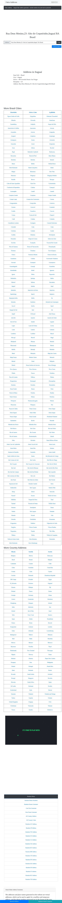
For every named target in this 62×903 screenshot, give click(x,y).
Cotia (32, 227)
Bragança (32, 175)
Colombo (52, 219)
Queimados (13, 420)
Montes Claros (33, 357)
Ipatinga (33, 278)
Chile (50, 563)
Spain (50, 682)
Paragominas (13, 381)
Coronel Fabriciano (52, 223)
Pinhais (52, 401)
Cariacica (52, 203)
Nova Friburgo (52, 365)
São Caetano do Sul (13, 460)
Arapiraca (32, 136)
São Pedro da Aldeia (33, 480)
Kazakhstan (50, 619)
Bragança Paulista (52, 175)
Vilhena (13, 535)
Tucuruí (33, 515)
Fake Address (8, 7)
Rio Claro (32, 428)
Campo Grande (52, 195)
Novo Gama (52, 369)
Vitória (33, 535)
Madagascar (13, 634)
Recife (32, 420)
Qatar (13, 670)
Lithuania (30, 630)
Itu (52, 298)
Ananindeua (13, 124)
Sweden (50, 686)
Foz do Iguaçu (52, 250)
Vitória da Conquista (52, 535)
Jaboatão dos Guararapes (52, 302)
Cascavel (33, 207)
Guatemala (31, 599)
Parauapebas (52, 381)
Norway (31, 654)
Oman (50, 654)
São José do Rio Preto (52, 468)
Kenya (13, 623)
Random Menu (31, 796)
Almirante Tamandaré (52, 116)
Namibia (31, 646)
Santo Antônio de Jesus (13, 456)
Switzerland (13, 690)
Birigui (13, 171)
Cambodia (13, 563)
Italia (13, 615)
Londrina (13, 333)
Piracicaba (13, 404)
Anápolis (33, 124)
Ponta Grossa (32, 408)
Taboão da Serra (52, 495)
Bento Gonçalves (32, 167)
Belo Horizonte (13, 167)
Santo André (52, 452)
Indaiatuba (13, 278)
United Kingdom (13, 702)
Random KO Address (31, 847)
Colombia (30, 567)
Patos (52, 389)
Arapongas (52, 136)
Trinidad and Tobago (50, 694)
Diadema (33, 235)
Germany (30, 595)
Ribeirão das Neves (13, 424)
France (30, 591)
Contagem (32, 223)
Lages (13, 325)
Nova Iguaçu (13, 369)
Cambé (33, 191)
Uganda (31, 698)
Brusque (52, 179)
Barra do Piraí (32, 156)
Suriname (30, 686)
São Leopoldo (52, 472)
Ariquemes (52, 144)
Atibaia (33, 148)
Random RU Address (31, 875)
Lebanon (30, 627)
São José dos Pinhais (33, 472)
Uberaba (13, 519)
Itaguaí (13, 286)
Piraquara (32, 404)
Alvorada (32, 120)
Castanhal (51, 207)
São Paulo (13, 480)
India (13, 607)
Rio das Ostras (52, 428)
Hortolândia (13, 270)
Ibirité (32, 270)
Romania (30, 670)
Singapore (30, 678)
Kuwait (50, 623)
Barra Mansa (52, 156)
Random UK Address (31, 844)
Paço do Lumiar (13, 377)
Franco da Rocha (52, 254)
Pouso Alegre (13, 416)
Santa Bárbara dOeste (52, 440)
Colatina (33, 219)
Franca (13, 254)
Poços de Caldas (13, 408)
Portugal (31, 666)
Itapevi (33, 294)
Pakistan (13, 658)
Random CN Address (31, 855)
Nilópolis (52, 361)
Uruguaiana (13, 523)
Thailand (30, 694)
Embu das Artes (52, 238)
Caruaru (13, 207)
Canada (31, 563)
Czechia (13, 575)
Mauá (13, 353)
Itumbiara (32, 302)
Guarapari (32, 262)
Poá (52, 404)
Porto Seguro (13, 412)
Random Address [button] (14, 901)
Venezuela (30, 706)
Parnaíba (33, 385)
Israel (50, 611)
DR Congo (13, 579)
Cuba (30, 571)
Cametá (52, 191)
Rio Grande (33, 432)
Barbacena (52, 152)
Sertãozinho (13, 487)
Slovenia (13, 682)
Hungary (30, 603)
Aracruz (33, 132)
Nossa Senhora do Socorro (33, 365)
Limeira (33, 329)
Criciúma (13, 231)
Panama (31, 658)
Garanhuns (13, 258)
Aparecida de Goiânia (13, 128)
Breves (33, 179)
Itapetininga (13, 294)
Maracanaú (13, 345)
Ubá (52, 515)
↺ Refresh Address (56, 46)
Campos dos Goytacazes (33, 199)
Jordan (30, 619)
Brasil (13, 559)
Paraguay (13, 662)
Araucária (13, 144)
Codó (13, 219)
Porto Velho (33, 412)
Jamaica (50, 615)
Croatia (13, 571)
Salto (13, 440)
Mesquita (33, 353)
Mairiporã (13, 341)
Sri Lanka (13, 686)
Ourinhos (52, 373)
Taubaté (13, 503)
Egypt (50, 579)
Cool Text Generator (31, 808)
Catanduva (33, 211)
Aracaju (52, 128)
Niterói (13, 365)
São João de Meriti (52, 464)
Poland (13, 666)
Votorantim (52, 539)
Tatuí (52, 499)
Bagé (13, 152)
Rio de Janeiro (13, 432)
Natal (32, 361)
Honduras (50, 599)
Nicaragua (50, 650)
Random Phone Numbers (31, 800)
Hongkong (13, 603)
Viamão (33, 531)
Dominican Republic (50, 575)
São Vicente (52, 480)
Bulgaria (50, 559)
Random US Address (31, 836)
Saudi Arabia (30, 674)
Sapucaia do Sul (13, 483)
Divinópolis (52, 235)
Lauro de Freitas (33, 325)
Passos (33, 389)
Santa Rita (32, 448)
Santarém (32, 452)
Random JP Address (31, 828)
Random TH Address (31, 879)
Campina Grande (13, 195)
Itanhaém (13, 290)
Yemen (13, 710)
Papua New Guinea (50, 658)
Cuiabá (52, 231)
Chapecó (52, 215)
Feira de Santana (13, 246)
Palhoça (33, 377)
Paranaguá (33, 381)
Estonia (13, 587)
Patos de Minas (13, 393)
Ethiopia (31, 587)
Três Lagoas (33, 511)
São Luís (33, 476)
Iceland (50, 603)
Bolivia (31, 555)
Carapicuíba (33, 203)
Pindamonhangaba (33, 401)
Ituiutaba (13, 302)
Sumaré (13, 495)
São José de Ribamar (33, 468)
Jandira (33, 306)
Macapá (13, 337)
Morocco (50, 642)
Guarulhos (52, 266)
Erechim (13, 242)
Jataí (33, 310)
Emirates (30, 583)
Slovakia (50, 678)
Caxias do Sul (32, 215)
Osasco (33, 373)
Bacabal (52, 148)
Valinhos (33, 523)
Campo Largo (13, 199)
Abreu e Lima (33, 112)
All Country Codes (31, 820)
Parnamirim (52, 385)
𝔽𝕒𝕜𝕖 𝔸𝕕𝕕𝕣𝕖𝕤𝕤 (11, 2)
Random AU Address (31, 824)
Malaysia (50, 634)
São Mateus (52, 476)
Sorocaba (52, 491)
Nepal (50, 646)
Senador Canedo (33, 483)
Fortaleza (33, 250)
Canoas (52, 199)
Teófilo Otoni (52, 503)
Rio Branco (13, 428)
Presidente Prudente (52, 416)
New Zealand (30, 650)
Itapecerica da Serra (33, 290)
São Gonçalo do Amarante (33, 464)
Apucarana (33, 128)
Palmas (52, 377)
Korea (30, 623)
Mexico (13, 642)
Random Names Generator (31, 804)
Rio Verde (52, 432)
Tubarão (13, 515)
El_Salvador (13, 583)
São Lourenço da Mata (13, 476)
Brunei (30, 559)
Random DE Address (31, 863)
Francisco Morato (32, 254)
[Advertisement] (32, 21)
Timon (52, 507)
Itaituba (33, 286)
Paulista (52, 393)
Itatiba (32, 298)
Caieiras (33, 187)
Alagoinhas (33, 116)
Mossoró (52, 357)
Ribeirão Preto (52, 424)
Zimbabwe (50, 710)
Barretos (33, 159)
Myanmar (13, 646)
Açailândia (52, 112)
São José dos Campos (13, 472)
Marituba (52, 349)
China (13, 567)
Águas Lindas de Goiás (13, 116)
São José (13, 468)
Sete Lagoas (33, 487)
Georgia (13, 595)
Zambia (31, 710)
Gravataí (13, 262)
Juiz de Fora (13, 321)
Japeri (52, 306)
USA (50, 702)
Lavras (52, 325)
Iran (50, 607)
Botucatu (13, 175)
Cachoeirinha (52, 183)
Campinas (32, 195)
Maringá (33, 349)
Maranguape (33, 345)
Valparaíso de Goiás (52, 523)
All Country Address (31, 816)
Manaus (33, 341)
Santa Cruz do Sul (32, 444)
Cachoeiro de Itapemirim (13, 187)
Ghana (50, 595)
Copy (58, 42)
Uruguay (30, 702)
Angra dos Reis (52, 124)
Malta (30, 638)
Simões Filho (52, 487)
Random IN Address (31, 867)
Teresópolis (33, 507)
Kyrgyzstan (13, 627)
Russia (50, 670)
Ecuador (31, 579)
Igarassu (52, 270)
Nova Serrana (32, 369)
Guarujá (33, 266)
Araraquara (13, 140)
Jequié (13, 314)
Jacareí (13, 306)
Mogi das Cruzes (52, 353)
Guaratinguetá (13, 266)
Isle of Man (31, 611)
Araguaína (52, 132)
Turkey (13, 698)
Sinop (13, 491)
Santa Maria (13, 448)
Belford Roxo (52, 163)
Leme (13, 329)
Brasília (13, 179)
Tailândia (13, 499)
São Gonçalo (13, 464)
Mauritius (50, 638)
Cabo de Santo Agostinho (13, 183)
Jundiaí (33, 321)
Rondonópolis (32, 436)
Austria (50, 551)
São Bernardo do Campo (52, 456)
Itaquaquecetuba (13, 298)
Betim (52, 167)
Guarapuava (52, 262)
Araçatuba (13, 132)
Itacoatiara (52, 282)
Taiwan (50, 690)
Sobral (32, 491)
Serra (52, 483)
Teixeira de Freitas (33, 503)
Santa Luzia (52, 444)
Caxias (13, 215)
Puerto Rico (50, 666)
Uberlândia (33, 519)
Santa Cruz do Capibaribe (13, 444)
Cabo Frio (32, 183)
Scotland (50, 674)
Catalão (13, 211)
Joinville (13, 318)
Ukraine (50, 698)
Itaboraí (13, 282)
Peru (31, 662)
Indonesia (30, 607)
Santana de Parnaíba (13, 452)
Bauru (13, 163)
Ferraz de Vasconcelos (33, 246)
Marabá (52, 341)
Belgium (13, 555)
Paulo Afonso (13, 397)
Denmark (30, 575)
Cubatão (33, 231)
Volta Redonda (33, 539)
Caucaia (52, 211)
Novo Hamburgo (32, 543)
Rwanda (13, 674)
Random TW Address (31, 832)
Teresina (13, 507)
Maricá (52, 345)
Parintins (13, 385)
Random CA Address (31, 840)
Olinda (13, 373)
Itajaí (52, 286)
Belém (32, 163)
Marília (13, 349)
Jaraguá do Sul (13, 310)
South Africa (31, 682)
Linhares (52, 329)
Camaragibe (13, 191)
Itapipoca (52, 294)
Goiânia (33, 258)
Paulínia (33, 393)
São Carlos (33, 460)
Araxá (32, 144)
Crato (52, 227)
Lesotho (50, 627)
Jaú (52, 310)
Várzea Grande (33, 527)
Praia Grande (32, 416)
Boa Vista (51, 171)
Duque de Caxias (32, 238)
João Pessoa (52, 314)
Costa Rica (50, 567)
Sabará (52, 436)
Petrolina (52, 397)
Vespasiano (13, 531)
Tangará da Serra (32, 499)
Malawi (31, 634)
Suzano (33, 495)
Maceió (33, 337)
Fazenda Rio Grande (52, 242)
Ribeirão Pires (32, 424)
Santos (33, 456)
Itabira (52, 278)
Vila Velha (52, 531)
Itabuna (33, 282)
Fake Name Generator (31, 812)
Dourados (13, 238)
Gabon (50, 591)
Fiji (50, 587)
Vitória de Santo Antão (13, 539)
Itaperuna (52, 290)
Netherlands (13, 650)
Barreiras (13, 159)
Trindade (52, 511)
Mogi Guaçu (13, 357)
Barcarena (13, 156)
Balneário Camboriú (33, 152)
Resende (52, 420)
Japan (13, 619)
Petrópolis (13, 401)
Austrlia (30, 551)
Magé (52, 337)
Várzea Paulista (52, 527)
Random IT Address (31, 871)
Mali (13, 638)
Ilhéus (32, 274)
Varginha (13, 527)
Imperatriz (52, 274)
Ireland (13, 611)
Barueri (52, 159)
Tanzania (13, 694)
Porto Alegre (52, 408)
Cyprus (50, 571)
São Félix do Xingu (52, 460)
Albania (13, 551)
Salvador (33, 440)
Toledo (13, 511)
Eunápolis (32, 242)
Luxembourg (50, 630)
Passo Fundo (13, 389)
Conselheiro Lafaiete (13, 223)
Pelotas (33, 397)
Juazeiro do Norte (52, 318)
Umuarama (52, 519)
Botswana (50, 555)
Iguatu (13, 274)
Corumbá (13, 227)
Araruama (52, 140)
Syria (30, 690)
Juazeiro (33, 318)
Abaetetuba (13, 112)
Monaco (31, 642)
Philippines (50, 662)
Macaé (52, 333)
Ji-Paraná (33, 314)
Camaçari (52, 187)
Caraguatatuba (13, 203)
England (50, 583)
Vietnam (50, 706)
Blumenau (32, 171)
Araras (33, 140)
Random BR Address (31, 851)
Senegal (13, 678)
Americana (52, 120)
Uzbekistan (13, 706)
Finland (13, 591)
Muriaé (13, 361)
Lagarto (52, 321)
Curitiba (13, 235)
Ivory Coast (31, 615)
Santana (52, 448)
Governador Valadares (52, 258)
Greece (13, 599)
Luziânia (33, 333)
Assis (13, 148)
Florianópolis (52, 246)
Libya (13, 630)
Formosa (13, 250)
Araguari (13, 136)
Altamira (13, 120)
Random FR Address (31, 859)
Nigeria (13, 654)
